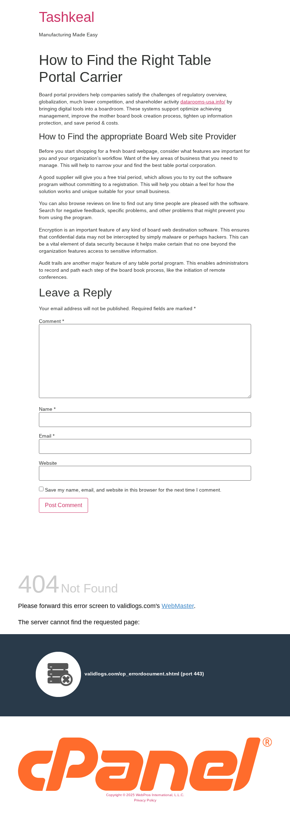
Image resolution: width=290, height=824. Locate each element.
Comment (51, 321)
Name (47, 409)
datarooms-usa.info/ (202, 101)
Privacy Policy (145, 800)
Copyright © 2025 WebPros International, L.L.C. (145, 795)
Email (46, 435)
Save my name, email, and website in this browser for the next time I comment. (133, 489)
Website (48, 463)
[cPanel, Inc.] (145, 789)
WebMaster (178, 605)
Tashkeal (66, 17)
